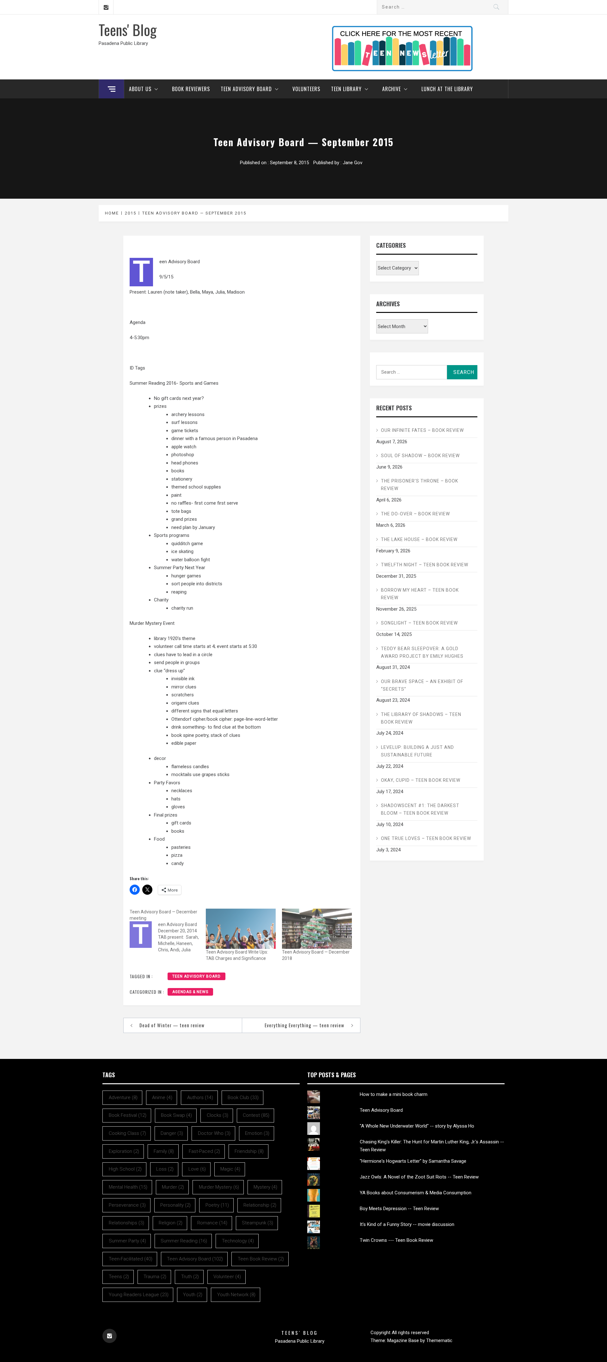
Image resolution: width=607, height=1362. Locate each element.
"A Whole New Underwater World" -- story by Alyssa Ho (417, 1126)
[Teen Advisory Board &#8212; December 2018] (317, 928)
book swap (176, 1115)
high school (125, 1169)
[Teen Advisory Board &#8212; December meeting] (168, 931)
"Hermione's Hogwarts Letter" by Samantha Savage (413, 1161)
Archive (391, 89)
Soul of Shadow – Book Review (420, 455)
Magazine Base (403, 1340)
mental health (128, 1187)
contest (256, 1115)
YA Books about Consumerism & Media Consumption (415, 1193)
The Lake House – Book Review (419, 539)
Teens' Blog (127, 29)
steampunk (257, 1223)
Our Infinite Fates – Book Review (422, 430)
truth (190, 1276)
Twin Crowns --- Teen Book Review (396, 1240)
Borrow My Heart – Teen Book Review (420, 594)
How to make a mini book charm (393, 1094)
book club (243, 1097)
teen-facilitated (130, 1259)
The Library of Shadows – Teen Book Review (421, 718)
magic (230, 1169)
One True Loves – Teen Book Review (426, 838)
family (164, 1151)
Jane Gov (352, 162)
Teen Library (346, 89)
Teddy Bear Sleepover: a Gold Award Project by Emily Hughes (422, 652)
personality (175, 1205)
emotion (257, 1133)
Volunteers (306, 89)
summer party (127, 1241)
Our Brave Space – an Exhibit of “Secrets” (422, 685)
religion (170, 1223)
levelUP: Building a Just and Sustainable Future (417, 751)
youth (192, 1294)
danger (172, 1133)
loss (165, 1169)
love (197, 1169)
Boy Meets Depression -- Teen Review (399, 1208)
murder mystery (219, 1187)
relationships (126, 1223)
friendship (249, 1151)
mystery (265, 1187)
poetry (217, 1205)
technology (238, 1241)
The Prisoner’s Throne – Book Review (419, 484)
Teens (119, 1276)
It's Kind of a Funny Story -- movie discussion (407, 1224)
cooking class (127, 1133)
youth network (236, 1294)
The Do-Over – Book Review (415, 513)
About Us (140, 89)
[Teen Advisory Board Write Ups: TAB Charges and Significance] (241, 928)
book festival (127, 1115)
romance (212, 1223)
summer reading (184, 1241)
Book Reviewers (191, 89)
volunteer (227, 1276)
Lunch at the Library (447, 89)
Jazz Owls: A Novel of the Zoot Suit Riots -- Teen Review (419, 1177)
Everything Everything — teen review (304, 1025)
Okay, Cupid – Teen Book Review (420, 780)
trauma (155, 1276)
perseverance (127, 1205)
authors (200, 1097)
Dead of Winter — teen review (172, 1025)
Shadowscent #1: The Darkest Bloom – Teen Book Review (420, 809)
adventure (123, 1097)
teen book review (261, 1259)
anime (162, 1097)
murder (173, 1187)
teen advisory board (196, 976)
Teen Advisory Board (246, 89)
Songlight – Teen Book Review (419, 622)
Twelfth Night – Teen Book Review (424, 564)
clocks (217, 1115)
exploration (124, 1151)
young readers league (139, 1294)
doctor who (214, 1133)
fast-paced (204, 1151)
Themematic (439, 1340)
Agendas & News (190, 992)
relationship (259, 1205)
